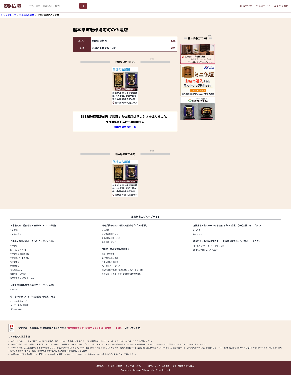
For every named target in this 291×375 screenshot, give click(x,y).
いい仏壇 (14, 289)
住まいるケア (198, 234)
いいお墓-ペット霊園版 (19, 258)
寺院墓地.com (16, 270)
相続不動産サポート (110, 253)
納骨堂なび (14, 265)
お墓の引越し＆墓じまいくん (22, 277)
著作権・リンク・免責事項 (158, 366)
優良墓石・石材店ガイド (20, 273)
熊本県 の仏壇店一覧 (125, 127)
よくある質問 (281, 6)
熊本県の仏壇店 (26, 15)
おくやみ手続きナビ (18, 301)
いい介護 (196, 230)
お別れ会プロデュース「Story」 (206, 249)
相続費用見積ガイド (110, 234)
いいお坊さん (15, 234)
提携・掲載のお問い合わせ (184, 366)
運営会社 (100, 366)
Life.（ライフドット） (19, 249)
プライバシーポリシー (134, 366)
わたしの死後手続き (110, 261)
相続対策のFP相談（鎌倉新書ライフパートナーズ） (123, 270)
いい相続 (105, 230)
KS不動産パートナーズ (111, 265)
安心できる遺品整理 (110, 258)
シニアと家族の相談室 (19, 305)
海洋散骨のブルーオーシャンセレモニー (209, 245)
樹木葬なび (14, 261)
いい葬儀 (14, 230)
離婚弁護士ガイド (109, 242)
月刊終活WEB (16, 309)
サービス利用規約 (114, 366)
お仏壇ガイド (263, 6)
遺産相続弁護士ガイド (111, 238)
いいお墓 (14, 245)
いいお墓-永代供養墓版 (19, 253)
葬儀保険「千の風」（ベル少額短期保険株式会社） (122, 273)
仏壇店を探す (245, 6)
